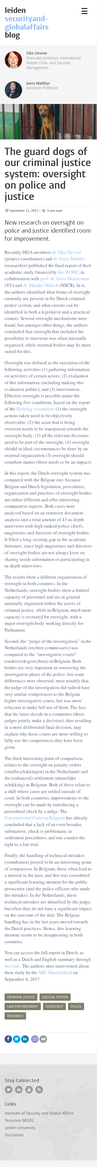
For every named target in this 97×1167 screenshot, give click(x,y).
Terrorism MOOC (19, 1120)
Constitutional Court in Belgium (35, 818)
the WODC (68, 272)
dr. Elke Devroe (66, 252)
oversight (54, 1006)
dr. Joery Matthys (69, 258)
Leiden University (20, 1127)
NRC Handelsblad (55, 972)
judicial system (55, 997)
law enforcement (22, 1006)
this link (12, 966)
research (15, 1016)
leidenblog (27, 22)
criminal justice (21, 997)
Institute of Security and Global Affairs (39, 1113)
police (76, 1006)
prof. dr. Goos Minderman (64, 278)
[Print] (43, 1039)
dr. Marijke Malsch (41, 285)
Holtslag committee (34, 409)
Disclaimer (14, 1135)
